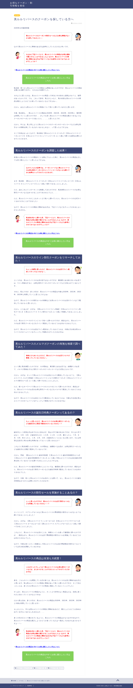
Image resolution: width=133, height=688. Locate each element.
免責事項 (29, 685)
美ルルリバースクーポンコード (56, 668)
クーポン (17, 15)
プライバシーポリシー (18, 685)
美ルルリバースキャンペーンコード (24, 668)
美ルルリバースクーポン (40, 668)
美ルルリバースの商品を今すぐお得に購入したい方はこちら (38, 70)
